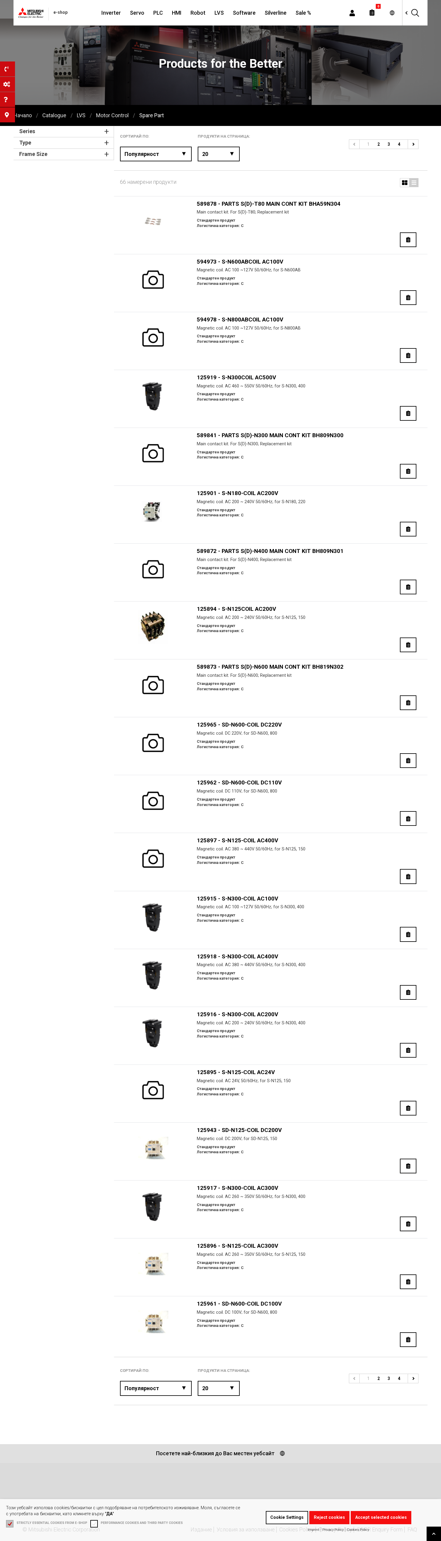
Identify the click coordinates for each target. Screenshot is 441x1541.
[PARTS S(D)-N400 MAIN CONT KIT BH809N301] (153, 569)
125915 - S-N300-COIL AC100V (237, 898)
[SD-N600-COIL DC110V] (153, 801)
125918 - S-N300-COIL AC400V (237, 956)
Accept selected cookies (381, 1517)
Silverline (275, 13)
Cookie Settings (287, 1517)
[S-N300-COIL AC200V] (153, 1032)
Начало (23, 115)
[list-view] (405, 182)
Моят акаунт (352, 12)
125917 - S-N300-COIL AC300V (237, 1187)
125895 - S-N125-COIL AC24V (236, 1072)
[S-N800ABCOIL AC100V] (153, 337)
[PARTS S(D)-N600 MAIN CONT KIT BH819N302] (153, 685)
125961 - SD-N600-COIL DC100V (239, 1303)
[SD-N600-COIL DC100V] (153, 1322)
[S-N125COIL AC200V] (153, 627)
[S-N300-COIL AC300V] (153, 1206)
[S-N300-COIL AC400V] (153, 974)
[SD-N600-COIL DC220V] (153, 743)
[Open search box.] (415, 12)
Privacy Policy (333, 1530)
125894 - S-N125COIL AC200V (236, 608)
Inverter (111, 13)
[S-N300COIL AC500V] (153, 395)
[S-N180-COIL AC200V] (153, 511)
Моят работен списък (372, 12)
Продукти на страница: (224, 136)
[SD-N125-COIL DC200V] (153, 1148)
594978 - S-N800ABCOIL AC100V (240, 319)
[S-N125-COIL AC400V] (153, 858)
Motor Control (112, 115)
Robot (198, 13)
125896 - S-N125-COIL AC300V (237, 1245)
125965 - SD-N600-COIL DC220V (239, 724)
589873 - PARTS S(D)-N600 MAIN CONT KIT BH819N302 (270, 666)
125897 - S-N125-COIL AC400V (237, 840)
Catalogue (54, 115)
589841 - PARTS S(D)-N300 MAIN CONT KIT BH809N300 (270, 435)
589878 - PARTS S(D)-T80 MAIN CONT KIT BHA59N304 (268, 203)
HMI (177, 13)
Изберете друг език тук (392, 12)
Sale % (303, 13)
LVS (219, 13)
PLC (158, 13)
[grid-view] (414, 182)
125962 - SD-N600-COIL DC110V (239, 782)
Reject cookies (329, 1517)
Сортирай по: (134, 136)
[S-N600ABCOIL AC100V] (153, 279)
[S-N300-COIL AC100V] (153, 916)
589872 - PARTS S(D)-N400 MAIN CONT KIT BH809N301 (270, 551)
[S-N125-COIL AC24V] (153, 1090)
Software (244, 13)
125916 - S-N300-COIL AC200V (237, 1014)
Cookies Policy (358, 1530)
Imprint (313, 1530)
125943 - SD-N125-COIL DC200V (239, 1130)
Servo (137, 13)
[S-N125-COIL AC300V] (153, 1264)
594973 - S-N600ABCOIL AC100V (240, 261)
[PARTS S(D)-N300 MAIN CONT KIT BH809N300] (153, 453)
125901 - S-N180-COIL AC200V (237, 493)
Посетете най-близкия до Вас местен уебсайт (215, 1453)
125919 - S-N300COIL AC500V (236, 377)
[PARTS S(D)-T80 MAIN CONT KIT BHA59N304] (153, 222)
